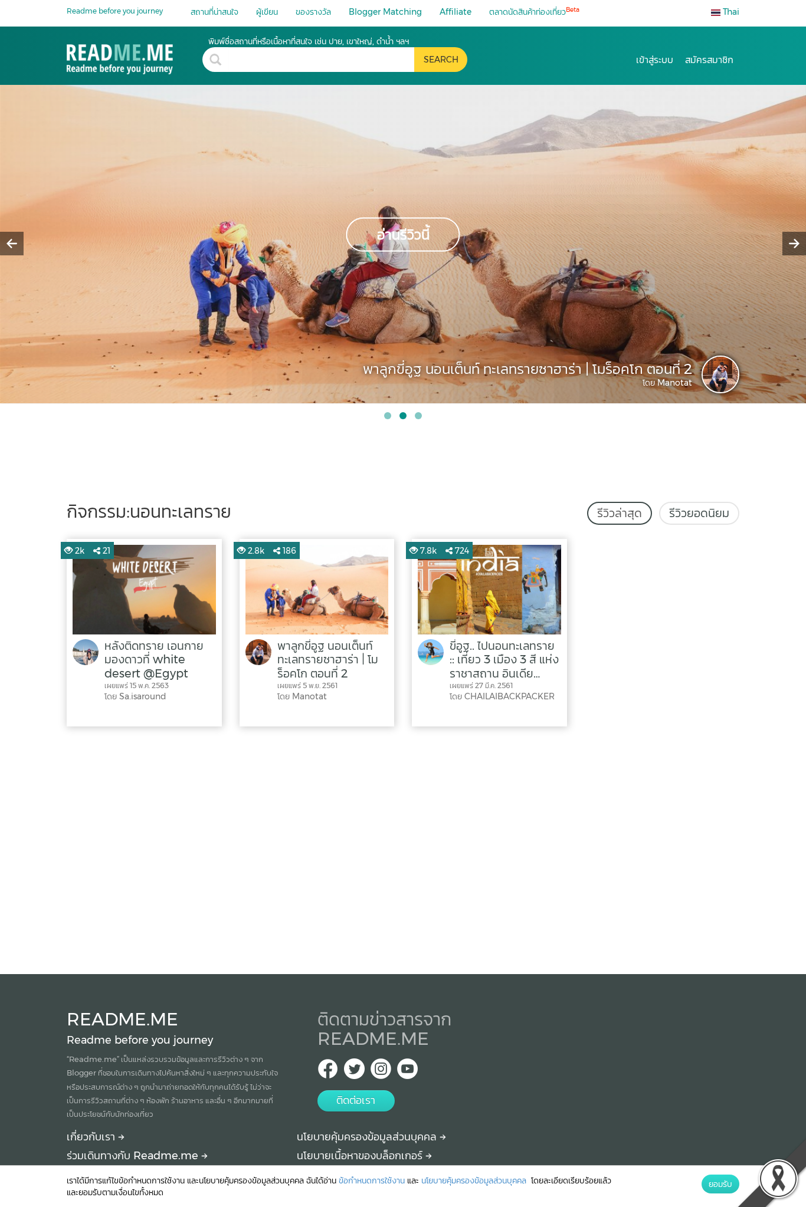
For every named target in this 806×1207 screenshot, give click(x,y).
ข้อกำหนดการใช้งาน (372, 1180)
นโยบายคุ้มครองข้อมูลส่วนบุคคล (368, 1136)
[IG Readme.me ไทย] (381, 1072)
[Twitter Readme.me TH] (354, 1072)
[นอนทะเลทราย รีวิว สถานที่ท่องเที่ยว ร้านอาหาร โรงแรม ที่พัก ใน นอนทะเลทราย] (134, 55)
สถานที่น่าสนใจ (214, 11)
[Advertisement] (403, 847)
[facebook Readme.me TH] (327, 1072)
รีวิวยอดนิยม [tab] (699, 513)
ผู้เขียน (267, 11)
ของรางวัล (313, 11)
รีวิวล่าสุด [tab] (619, 513)
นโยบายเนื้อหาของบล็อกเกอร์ (361, 1155)
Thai (729, 11)
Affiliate (455, 11)
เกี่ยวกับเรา (92, 1136)
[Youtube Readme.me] (407, 1072)
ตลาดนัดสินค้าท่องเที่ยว (534, 11)
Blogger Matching (385, 11)
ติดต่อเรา (355, 1100)
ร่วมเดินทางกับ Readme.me (134, 1155)
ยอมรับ (720, 1184)
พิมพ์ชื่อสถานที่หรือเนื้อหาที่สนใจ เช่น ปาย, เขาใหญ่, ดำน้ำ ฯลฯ (308, 41)
